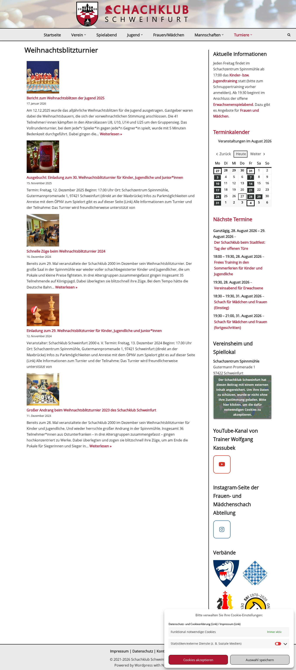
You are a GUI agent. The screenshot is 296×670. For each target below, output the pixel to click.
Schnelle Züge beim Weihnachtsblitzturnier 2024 (66, 251)
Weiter (255, 153)
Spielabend (106, 34)
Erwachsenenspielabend (233, 104)
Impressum (119, 651)
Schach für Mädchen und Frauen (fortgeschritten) (240, 324)
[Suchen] (289, 34)
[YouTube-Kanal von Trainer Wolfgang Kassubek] (222, 464)
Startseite (52, 34)
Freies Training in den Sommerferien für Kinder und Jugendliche (238, 268)
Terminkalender (231, 132)
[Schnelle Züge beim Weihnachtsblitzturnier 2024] (43, 231)
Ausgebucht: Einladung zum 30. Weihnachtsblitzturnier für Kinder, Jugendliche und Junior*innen (105, 177)
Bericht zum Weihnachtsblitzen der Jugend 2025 (65, 98)
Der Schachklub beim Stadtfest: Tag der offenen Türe (239, 245)
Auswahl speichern (260, 660)
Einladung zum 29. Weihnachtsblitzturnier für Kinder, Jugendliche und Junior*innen (94, 330)
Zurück (225, 153)
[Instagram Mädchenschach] (222, 529)
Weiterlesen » (111, 134)
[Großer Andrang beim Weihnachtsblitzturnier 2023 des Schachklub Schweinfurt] (43, 390)
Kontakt (163, 651)
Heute (241, 153)
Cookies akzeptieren (198, 660)
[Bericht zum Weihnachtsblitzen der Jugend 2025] (43, 78)
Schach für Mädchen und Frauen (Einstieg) (240, 305)
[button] (85, 35)
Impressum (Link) (230, 624)
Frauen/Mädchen (168, 34)
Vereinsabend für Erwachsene (238, 288)
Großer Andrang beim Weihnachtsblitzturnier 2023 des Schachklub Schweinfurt (91, 410)
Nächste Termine (232, 219)
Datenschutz (142, 651)
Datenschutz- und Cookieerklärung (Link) (193, 624)
